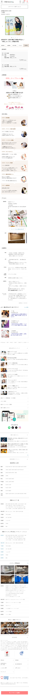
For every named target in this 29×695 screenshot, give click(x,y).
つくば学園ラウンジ (9, 608)
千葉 (6, 514)
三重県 (15, 472)
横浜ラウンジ (8, 599)
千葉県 (13, 466)
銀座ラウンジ (16, 585)
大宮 (6, 517)
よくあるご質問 (4, 667)
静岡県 (10, 472)
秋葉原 (19, 505)
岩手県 (7, 478)
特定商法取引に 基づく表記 (4, 664)
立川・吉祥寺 (8, 506)
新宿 (6, 503)
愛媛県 (10, 490)
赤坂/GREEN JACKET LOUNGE (17, 593)
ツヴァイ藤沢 (22, 599)
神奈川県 (10, 466)
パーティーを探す (15, 692)
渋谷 (18, 506)
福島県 (12, 478)
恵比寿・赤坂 (23, 503)
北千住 (22, 505)
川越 (8, 517)
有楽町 (9, 503)
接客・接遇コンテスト (5, 407)
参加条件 (2, 45)
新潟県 (7, 481)
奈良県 (18, 469)
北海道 (7, 475)
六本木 (7, 505)
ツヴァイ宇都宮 (9, 611)
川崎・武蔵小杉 (16, 511)
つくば (7, 520)
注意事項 (26, 45)
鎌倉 (22, 511)
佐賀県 (10, 493)
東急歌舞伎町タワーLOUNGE (11, 595)
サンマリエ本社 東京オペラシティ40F (13, 596)
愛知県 (7, 472)
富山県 (7, 484)
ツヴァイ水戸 (16, 608)
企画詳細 (8, 45)
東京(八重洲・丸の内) (17, 503)
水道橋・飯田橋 (18, 508)
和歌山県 (21, 469)
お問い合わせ (17, 667)
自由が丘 (20, 506)
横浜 (6, 511)
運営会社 (2, 660)
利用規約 (17, 660)
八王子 (7, 508)
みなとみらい (10, 511)
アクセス (20, 45)
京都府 (10, 469)
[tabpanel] (14, 25)
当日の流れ (14, 45)
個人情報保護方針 (18, 664)
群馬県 (25, 466)
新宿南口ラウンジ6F (9, 588)
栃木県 (22, 466)
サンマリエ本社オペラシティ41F (12, 591)
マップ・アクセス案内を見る (17, 229)
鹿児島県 (21, 493)
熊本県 (12, 493)
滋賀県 (15, 469)
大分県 (15, 493)
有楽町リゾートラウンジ (10, 587)
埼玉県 (16, 466)
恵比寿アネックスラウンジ (19, 588)
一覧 (27, 455)
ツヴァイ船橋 (18, 602)
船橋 (10, 514)
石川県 (10, 484)
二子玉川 (14, 506)
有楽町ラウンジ (25, 587)
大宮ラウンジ (8, 605)
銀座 (11, 503)
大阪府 (7, 469)
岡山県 (7, 487)
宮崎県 (18, 493)
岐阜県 (12, 472)
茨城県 (19, 466)
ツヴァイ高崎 (8, 614)
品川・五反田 (13, 505)
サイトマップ (3, 671)
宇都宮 (7, 523)
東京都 (7, 466)
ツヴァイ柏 (13, 602)
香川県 (7, 490)
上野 (17, 505)
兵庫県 (12, 469)
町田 (12, 506)
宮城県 (10, 478)
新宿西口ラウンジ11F (10, 585)
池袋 (9, 505)
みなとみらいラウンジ (15, 599)
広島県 (10, 487)
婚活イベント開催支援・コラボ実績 (8, 398)
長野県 (12, 481)
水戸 (9, 520)
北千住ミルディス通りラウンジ (19, 590)
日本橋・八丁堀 (11, 508)
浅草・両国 (23, 508)
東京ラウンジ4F (18, 587)
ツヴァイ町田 (8, 593)
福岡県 (7, 493)
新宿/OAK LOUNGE (9, 590)
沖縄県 (25, 493)
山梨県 (10, 481)
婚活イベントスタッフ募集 (6, 404)
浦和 (10, 517)
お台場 (24, 506)
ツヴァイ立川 (21, 591)
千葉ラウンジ (8, 602)
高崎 (6, 526)
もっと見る (26, 307)
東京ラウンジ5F (23, 585)
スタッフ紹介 (3, 401)
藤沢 (20, 511)
